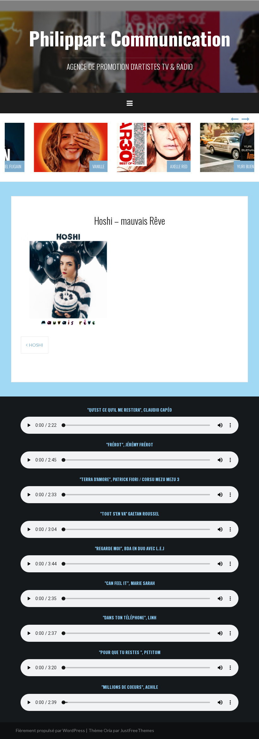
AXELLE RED (154, 166)
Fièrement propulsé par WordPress (50, 730)
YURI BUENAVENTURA (229, 166)
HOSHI (36, 345)
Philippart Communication (129, 38)
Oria (108, 730)
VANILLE (74, 166)
